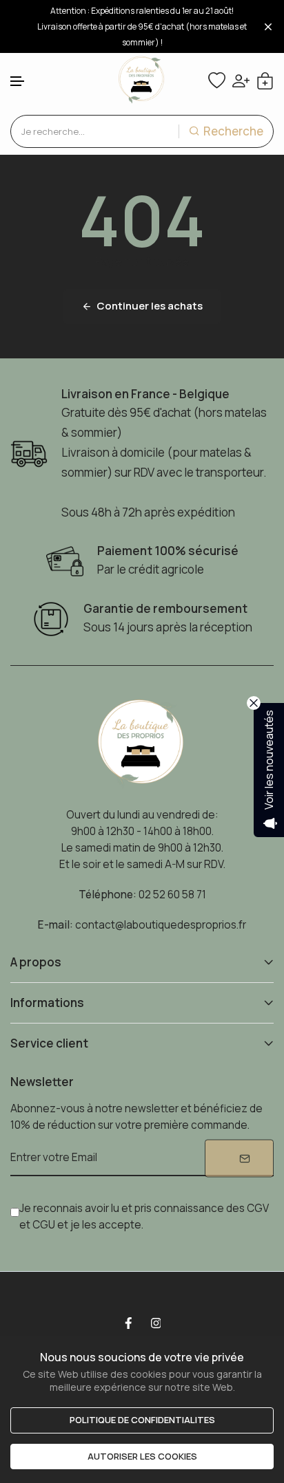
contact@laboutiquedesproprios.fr (160, 925)
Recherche (233, 131)
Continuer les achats (150, 306)
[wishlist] (216, 80)
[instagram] (156, 1323)
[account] (241, 80)
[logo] (142, 80)
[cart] (265, 80)
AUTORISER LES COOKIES (142, 1456)
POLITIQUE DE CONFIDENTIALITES (142, 1420)
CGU (43, 1224)
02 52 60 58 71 (172, 894)
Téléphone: (107, 894)
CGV (258, 1208)
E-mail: (55, 925)
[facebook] (128, 1323)
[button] (18, 81)
